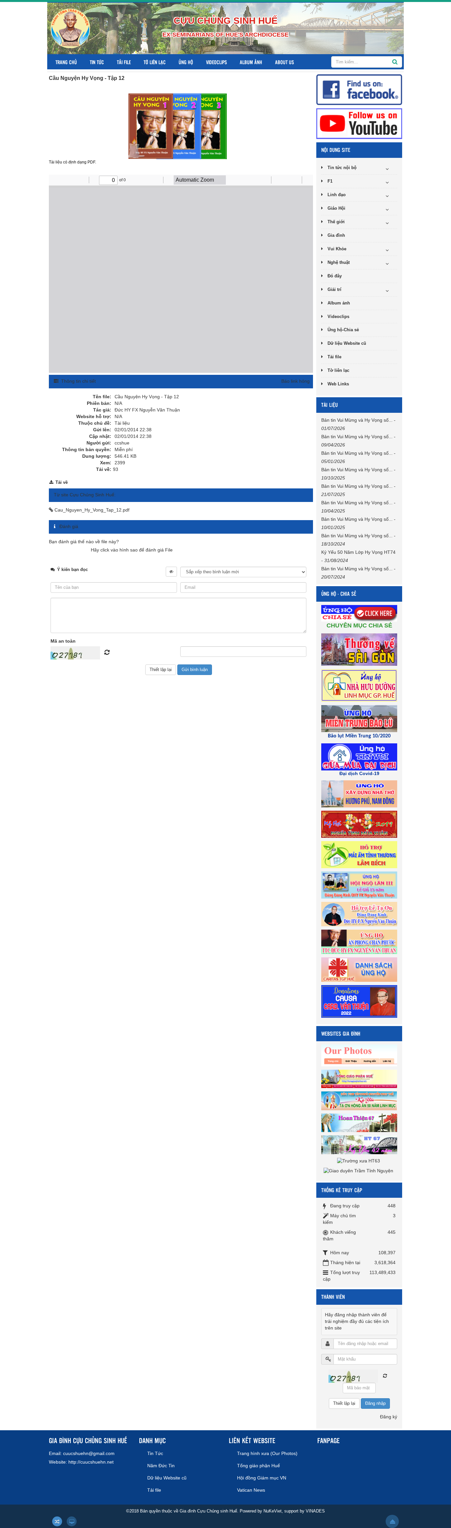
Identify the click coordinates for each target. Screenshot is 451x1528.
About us (284, 61)
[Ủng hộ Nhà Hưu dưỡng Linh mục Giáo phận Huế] (360, 685)
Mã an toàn (63, 641)
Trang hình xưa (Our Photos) (267, 1453)
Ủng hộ (186, 61)
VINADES (315, 1511)
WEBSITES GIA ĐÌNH (340, 1033)
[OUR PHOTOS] (360, 1055)
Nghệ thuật (339, 262)
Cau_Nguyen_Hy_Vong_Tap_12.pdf (91, 510)
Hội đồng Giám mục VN (261, 1477)
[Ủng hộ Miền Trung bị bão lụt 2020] (360, 718)
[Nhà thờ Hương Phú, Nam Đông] (360, 793)
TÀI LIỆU (329, 405)
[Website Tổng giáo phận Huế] (360, 1078)
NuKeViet (272, 1511)
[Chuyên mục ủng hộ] (360, 613)
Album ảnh (251, 61)
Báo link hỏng (295, 381)
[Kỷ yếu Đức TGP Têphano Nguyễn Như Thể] (360, 1100)
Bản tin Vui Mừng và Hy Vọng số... (357, 420)
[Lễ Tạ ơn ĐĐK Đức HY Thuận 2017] (360, 913)
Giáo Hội (336, 208)
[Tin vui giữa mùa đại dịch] (360, 756)
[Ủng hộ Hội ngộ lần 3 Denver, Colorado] (360, 884)
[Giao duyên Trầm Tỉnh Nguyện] (359, 1170)
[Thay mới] (385, 1375)
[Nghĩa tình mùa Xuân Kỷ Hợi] (360, 824)
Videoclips (216, 61)
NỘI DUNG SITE (335, 150)
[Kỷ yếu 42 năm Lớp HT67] (360, 1144)
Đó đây (335, 275)
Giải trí (334, 289)
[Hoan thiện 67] (360, 1122)
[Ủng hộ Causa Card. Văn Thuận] (360, 1001)
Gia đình (336, 235)
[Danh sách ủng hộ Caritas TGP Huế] (360, 969)
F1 (330, 181)
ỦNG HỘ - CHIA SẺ (338, 593)
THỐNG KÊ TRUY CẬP (341, 1190)
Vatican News (251, 1490)
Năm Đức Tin (161, 1465)
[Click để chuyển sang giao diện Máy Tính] (72, 1521)
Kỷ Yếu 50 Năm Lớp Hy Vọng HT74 (358, 552)
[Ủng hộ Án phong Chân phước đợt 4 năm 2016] (360, 941)
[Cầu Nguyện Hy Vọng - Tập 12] (178, 125)
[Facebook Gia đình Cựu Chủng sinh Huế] (359, 89)
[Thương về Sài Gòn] (360, 649)
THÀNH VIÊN (333, 1296)
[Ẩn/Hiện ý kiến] (171, 572)
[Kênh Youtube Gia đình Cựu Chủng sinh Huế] (359, 123)
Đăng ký (388, 1416)
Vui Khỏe (337, 248)
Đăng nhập (375, 1403)
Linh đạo (337, 194)
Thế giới (336, 221)
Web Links (338, 383)
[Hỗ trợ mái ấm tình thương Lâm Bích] (360, 854)
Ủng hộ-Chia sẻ (343, 329)
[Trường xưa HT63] (359, 1160)
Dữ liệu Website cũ (347, 343)
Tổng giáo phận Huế (258, 1465)
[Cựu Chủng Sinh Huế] (70, 28)
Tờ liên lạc (155, 61)
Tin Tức (97, 61)
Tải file (124, 61)
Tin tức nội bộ (342, 167)
